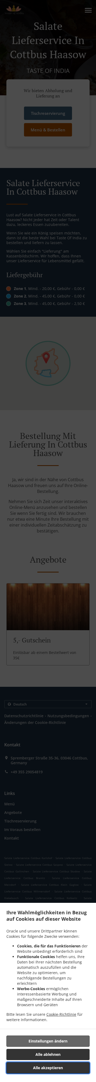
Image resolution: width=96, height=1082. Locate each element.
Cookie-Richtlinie (61, 1014)
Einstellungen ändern (48, 1041)
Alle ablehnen (48, 1054)
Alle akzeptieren (48, 1067)
